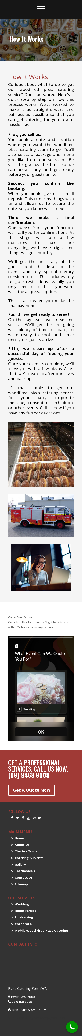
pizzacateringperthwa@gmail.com (38, 1018)
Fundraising (23, 917)
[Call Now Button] (72, 1027)
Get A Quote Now (31, 790)
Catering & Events (28, 858)
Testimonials (24, 871)
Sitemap (20, 884)
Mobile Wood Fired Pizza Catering (40, 930)
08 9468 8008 (21, 1001)
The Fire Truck (25, 851)
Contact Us (23, 877)
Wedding (21, 904)
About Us (21, 844)
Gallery (19, 864)
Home (18, 838)
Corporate (22, 924)
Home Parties (24, 911)
